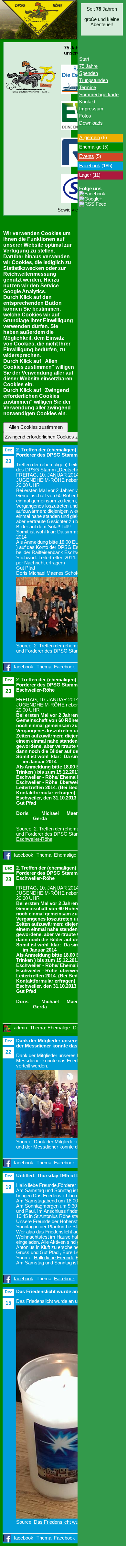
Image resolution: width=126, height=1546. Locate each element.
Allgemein (89, 137)
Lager (85, 175)
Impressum (91, 108)
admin (20, 1027)
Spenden (88, 73)
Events (86, 156)
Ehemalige (65, 855)
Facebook (64, 666)
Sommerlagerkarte (99, 94)
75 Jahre (88, 66)
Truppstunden (93, 80)
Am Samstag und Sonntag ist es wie (54, 1262)
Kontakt (87, 101)
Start (84, 59)
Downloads (91, 123)
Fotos (85, 116)
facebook (23, 666)
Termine (87, 87)
